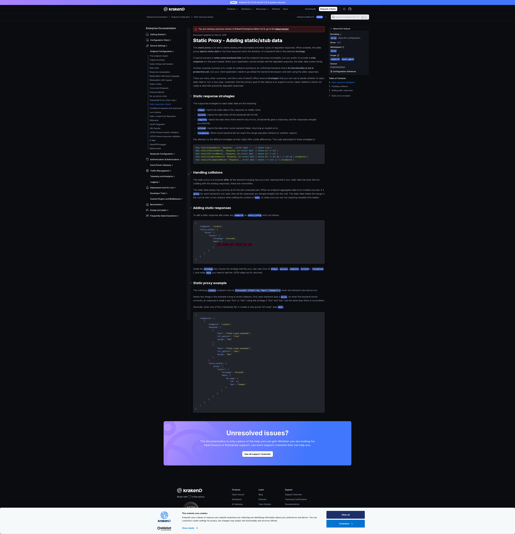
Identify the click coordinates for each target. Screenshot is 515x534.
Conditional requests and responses (166, 108)
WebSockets (155, 148)
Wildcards (154, 120)
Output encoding (157, 60)
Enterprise (237, 499)
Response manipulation (160, 72)
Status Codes (155, 84)
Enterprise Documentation (157, 17)
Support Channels (293, 494)
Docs (285, 9)
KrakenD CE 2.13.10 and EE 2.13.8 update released (258, 2)
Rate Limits (154, 68)
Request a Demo (328, 9)
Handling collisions (340, 86)
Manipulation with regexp (161, 80)
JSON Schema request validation (164, 132)
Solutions (246, 9)
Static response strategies (343, 82)
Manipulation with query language (164, 76)
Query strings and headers (161, 64)
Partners (276, 9)
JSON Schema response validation (165, 136)
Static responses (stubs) (203, 17)
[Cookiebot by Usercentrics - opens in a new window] (164, 529)
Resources (261, 9)
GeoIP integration (157, 124)
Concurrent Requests (159, 88)
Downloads (310, 9)
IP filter (153, 140)
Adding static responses (342, 90)
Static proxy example (341, 96)
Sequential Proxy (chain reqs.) (163, 100)
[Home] (174, 9)
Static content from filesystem (163, 116)
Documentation (292, 504)
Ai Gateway (237, 504)
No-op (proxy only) (158, 96)
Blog (261, 494)
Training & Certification (296, 499)
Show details (188, 528)
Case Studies (265, 504)
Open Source (238, 494)
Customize (344, 523)
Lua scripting (155, 112)
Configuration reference (344, 71)
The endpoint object (159, 56)
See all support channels (257, 454)
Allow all (346, 515)
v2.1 (309, 17)
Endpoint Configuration (181, 17)
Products (231, 9)
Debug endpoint (157, 92)
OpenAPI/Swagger (158, 144)
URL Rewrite (155, 128)
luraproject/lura (337, 67)
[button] (167, 34)
